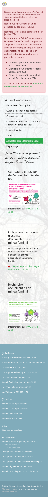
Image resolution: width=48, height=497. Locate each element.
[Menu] (44, 4)
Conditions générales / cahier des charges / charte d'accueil (23, 123)
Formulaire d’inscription (18, 105)
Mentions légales (9, 489)
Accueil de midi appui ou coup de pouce (20, 471)
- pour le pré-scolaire (11, 444)
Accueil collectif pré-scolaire (14, 403)
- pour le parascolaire (12, 447)
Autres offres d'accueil (12, 418)
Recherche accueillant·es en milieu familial (19, 287)
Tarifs (9, 135)
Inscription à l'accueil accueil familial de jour (22, 461)
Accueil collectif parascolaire (14, 408)
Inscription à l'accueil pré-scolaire (17, 451)
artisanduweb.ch (9, 491)
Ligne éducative (14, 130)
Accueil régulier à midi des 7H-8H (17, 466)
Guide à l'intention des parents (21, 110)
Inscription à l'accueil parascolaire (17, 456)
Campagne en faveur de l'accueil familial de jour (23, 175)
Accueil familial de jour (12, 413)
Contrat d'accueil (14, 116)
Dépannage (12, 146)
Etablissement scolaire (12, 430)
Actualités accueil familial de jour (22, 140)
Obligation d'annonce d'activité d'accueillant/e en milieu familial (23, 237)
